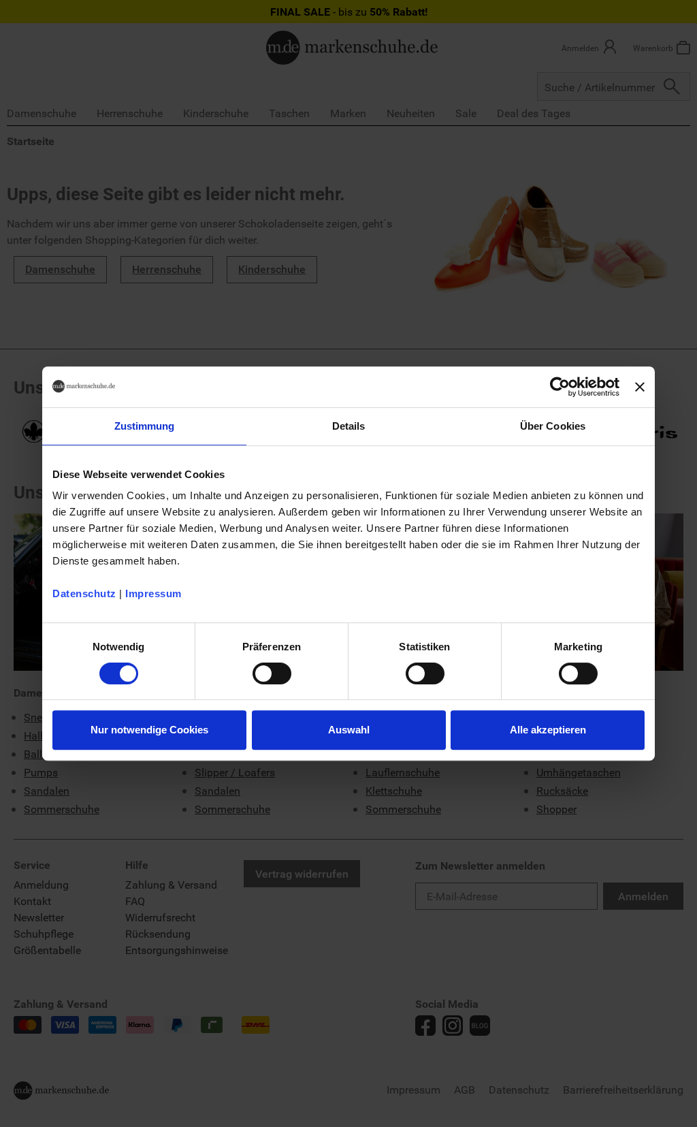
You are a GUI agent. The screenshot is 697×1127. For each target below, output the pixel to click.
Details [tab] (349, 426)
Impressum (153, 593)
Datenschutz (84, 593)
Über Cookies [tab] (552, 426)
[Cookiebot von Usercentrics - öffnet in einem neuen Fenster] (559, 387)
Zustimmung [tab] (144, 426)
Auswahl (349, 729)
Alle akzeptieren (548, 729)
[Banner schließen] (640, 387)
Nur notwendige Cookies (149, 729)
